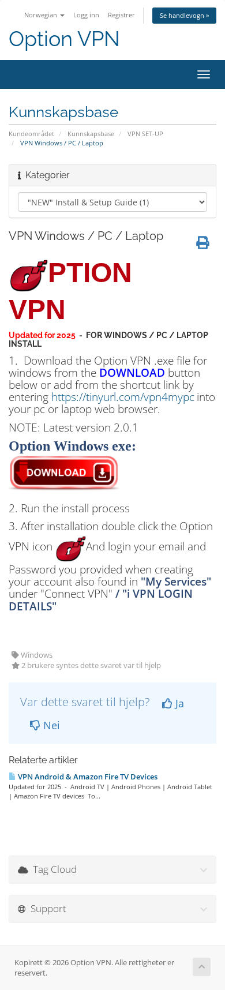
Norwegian (41, 14)
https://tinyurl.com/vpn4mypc (122, 396)
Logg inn (86, 14)
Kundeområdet (31, 133)
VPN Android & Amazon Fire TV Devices (87, 776)
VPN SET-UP (145, 133)
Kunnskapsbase (91, 133)
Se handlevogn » (184, 15)
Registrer (121, 14)
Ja (178, 703)
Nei (50, 725)
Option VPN (64, 39)
